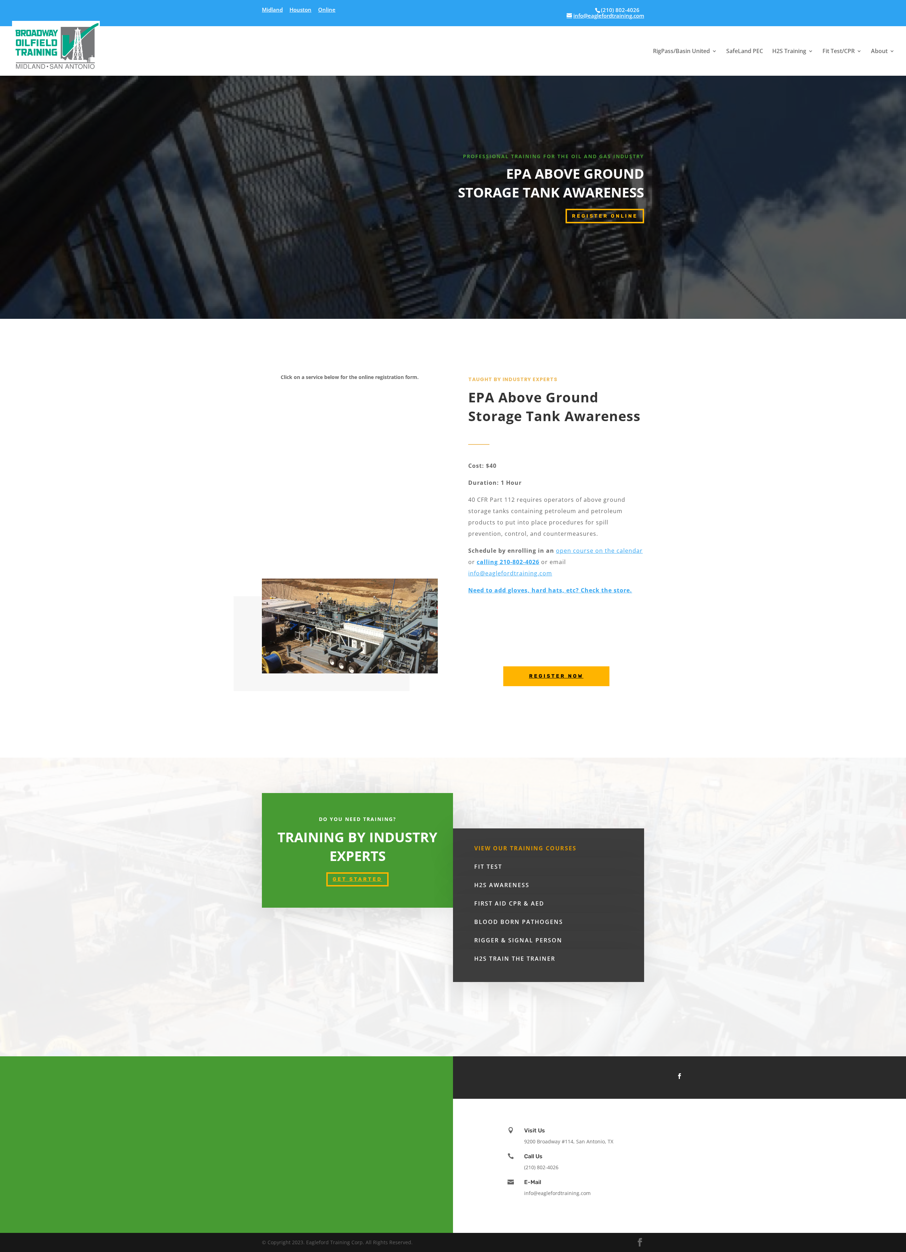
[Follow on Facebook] (679, 1076)
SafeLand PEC (744, 51)
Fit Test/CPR (838, 51)
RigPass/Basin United (681, 51)
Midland (272, 10)
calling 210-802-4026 (508, 562)
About (879, 51)
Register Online (605, 216)
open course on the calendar (599, 551)
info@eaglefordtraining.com (510, 573)
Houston (300, 10)
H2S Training (789, 51)
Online (327, 10)
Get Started (357, 879)
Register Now (556, 676)
